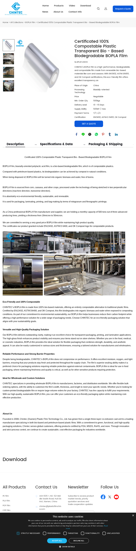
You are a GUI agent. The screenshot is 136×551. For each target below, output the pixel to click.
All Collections (16, 22)
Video (72, 5)
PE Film (6, 495)
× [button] (133, 516)
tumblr (110, 134)
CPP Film (6, 510)
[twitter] (109, 497)
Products (59, 5)
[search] (98, 9)
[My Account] (106, 9)
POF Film (6, 505)
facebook (76, 134)
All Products (14, 487)
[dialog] (68, 532)
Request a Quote (123, 8)
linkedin (116, 134)
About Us (58, 12)
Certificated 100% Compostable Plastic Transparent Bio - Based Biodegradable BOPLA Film (78, 22)
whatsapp (96, 134)
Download (85, 5)
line (83, 134)
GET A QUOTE (89, 124)
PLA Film (6, 500)
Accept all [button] (57, 541)
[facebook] (103, 497)
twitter (90, 134)
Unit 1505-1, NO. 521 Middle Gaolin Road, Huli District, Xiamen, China (50, 499)
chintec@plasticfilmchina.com (50, 508)
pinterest (103, 134)
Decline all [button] (78, 541)
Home (45, 5)
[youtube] (116, 497)
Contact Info (75, 12)
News (45, 12)
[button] (68, 546)
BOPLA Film (30, 22)
